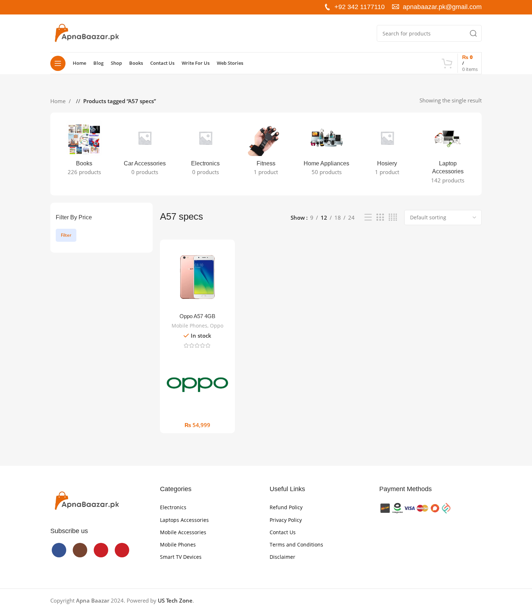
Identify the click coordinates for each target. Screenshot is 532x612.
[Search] (473, 33)
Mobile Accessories (183, 532)
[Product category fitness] (265, 150)
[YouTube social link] (79, 7)
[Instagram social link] (67, 7)
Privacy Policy (286, 519)
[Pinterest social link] (90, 7)
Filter (66, 235)
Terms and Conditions (296, 544)
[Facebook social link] (56, 7)
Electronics (173, 507)
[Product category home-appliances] (326, 150)
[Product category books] (84, 150)
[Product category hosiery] (387, 150)
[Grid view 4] (393, 217)
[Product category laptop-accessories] (447, 154)
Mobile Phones (189, 325)
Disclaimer (282, 556)
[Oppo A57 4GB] (197, 277)
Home (58, 101)
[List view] (368, 217)
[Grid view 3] (380, 217)
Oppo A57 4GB (197, 316)
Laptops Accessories (184, 519)
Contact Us (283, 532)
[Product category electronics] (205, 150)
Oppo (216, 325)
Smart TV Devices (181, 556)
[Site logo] (86, 32)
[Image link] (86, 500)
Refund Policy (286, 507)
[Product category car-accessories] (144, 150)
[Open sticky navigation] (58, 63)
